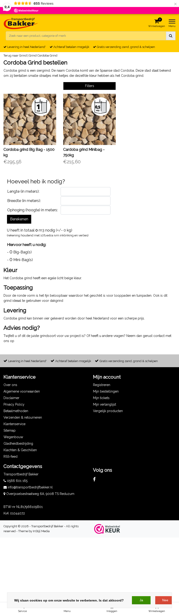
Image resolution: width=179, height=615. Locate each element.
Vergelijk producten (108, 411)
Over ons (10, 385)
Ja (141, 600)
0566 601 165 (17, 481)
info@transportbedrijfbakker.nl (30, 487)
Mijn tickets (101, 398)
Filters (89, 86)
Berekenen (19, 219)
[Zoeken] (170, 36)
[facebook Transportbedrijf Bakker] (94, 479)
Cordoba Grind (47, 55)
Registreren (101, 385)
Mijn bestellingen (106, 391)
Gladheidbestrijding (18, 443)
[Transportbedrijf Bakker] (20, 23)
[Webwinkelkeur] (107, 529)
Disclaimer (11, 398)
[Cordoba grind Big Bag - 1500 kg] (29, 119)
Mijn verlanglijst (104, 404)
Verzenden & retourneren (22, 417)
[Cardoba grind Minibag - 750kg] (89, 119)
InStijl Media (41, 531)
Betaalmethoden (15, 411)
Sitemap (9, 430)
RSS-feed (10, 456)
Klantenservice (14, 424)
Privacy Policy (13, 404)
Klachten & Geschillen (20, 450)
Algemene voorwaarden (21, 391)
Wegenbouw (13, 437)
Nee (165, 600)
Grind (33, 55)
